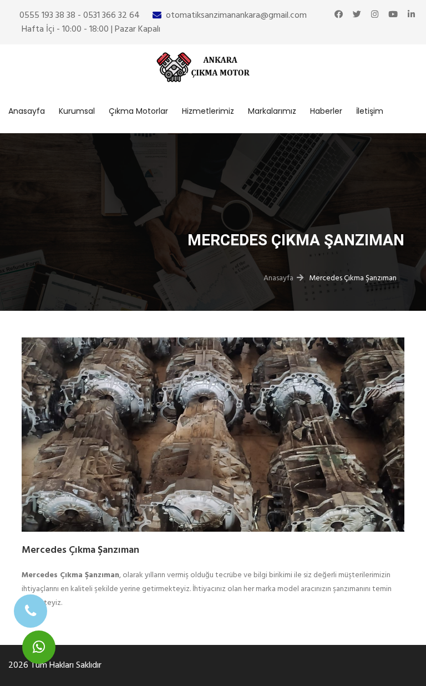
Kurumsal (77, 111)
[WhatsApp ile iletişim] (38, 647)
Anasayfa (26, 111)
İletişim (369, 111)
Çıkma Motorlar (138, 111)
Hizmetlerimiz (208, 111)
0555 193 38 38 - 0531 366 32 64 (79, 15)
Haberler (326, 111)
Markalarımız (272, 111)
